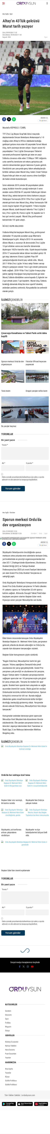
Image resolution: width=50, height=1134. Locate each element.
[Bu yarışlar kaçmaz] (25, 409)
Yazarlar (8, 1073)
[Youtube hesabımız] (32, 966)
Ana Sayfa (9, 1069)
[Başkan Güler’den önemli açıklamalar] (25, 854)
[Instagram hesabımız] (28, 966)
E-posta (29, 463)
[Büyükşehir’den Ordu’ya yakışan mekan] (37, 788)
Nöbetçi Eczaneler (11, 1042)
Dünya (7, 1031)
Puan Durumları (10, 1054)
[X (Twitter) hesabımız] (23, 966)
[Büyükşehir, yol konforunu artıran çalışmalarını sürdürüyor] (12, 817)
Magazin (8, 1027)
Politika (8, 1023)
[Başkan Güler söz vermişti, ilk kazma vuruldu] (12, 788)
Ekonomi (8, 1015)
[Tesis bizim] (12, 379)
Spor (45, 37)
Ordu (40, 533)
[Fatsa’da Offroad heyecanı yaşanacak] (37, 349)
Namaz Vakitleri (10, 1046)
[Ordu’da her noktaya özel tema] (25, 758)
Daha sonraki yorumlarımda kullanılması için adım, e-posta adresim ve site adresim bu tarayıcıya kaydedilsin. (23, 478)
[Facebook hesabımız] (19, 966)
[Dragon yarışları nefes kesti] (37, 379)
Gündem (34, 533)
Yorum (5, 445)
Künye (7, 1077)
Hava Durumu (10, 1050)
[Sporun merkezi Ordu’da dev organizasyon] (12, 349)
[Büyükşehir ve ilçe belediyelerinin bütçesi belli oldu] (37, 817)
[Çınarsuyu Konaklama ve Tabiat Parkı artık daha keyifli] (25, 316)
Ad (3, 463)
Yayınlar (8, 1058)
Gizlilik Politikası (11, 1081)
